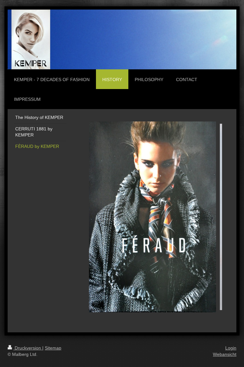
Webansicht (224, 354)
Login (230, 347)
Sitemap (53, 347)
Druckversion (27, 347)
